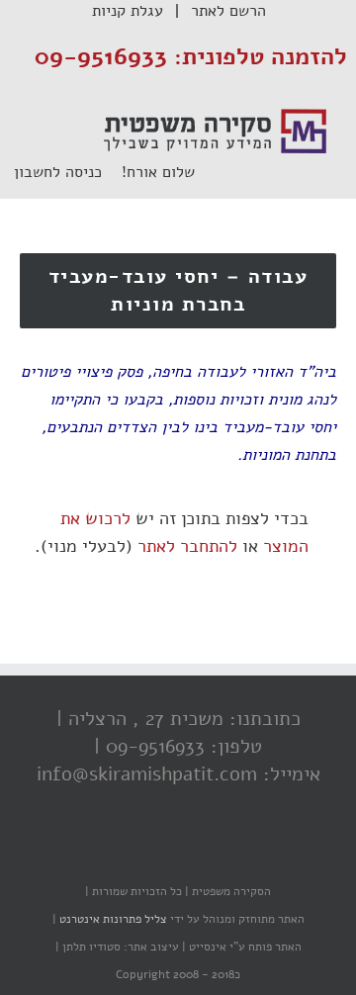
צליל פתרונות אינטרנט (111, 919)
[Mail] (104, 852)
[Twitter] (183, 852)
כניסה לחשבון (68, 172)
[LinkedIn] (143, 852)
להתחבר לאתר (187, 546)
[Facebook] (222, 852)
